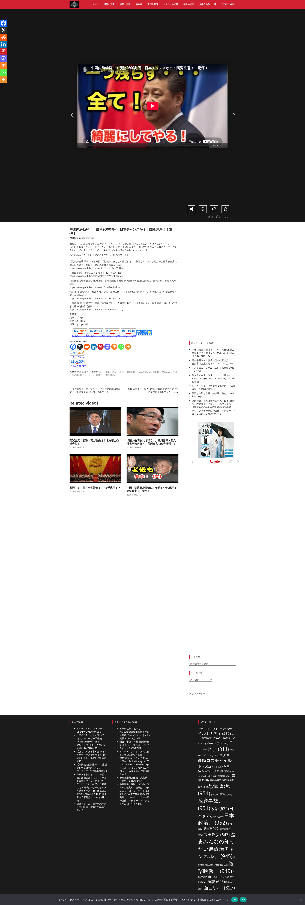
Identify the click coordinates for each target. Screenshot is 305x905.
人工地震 (221, 771)
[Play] (79, 145)
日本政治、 (155, 371)
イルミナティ (214, 733)
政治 (220, 808)
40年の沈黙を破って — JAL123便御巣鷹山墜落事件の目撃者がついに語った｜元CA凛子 (213, 353)
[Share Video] (191, 209)
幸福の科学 (218, 780)
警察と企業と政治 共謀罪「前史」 (210, 393)
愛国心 (226, 794)
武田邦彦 (217, 834)
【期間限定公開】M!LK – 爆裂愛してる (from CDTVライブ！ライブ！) (92, 768)
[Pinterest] (100, 347)
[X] (80, 347)
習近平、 (100, 374)
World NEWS (228, 4)
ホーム (95, 4)
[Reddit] (87, 347)
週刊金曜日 (152, 4)
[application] (152, 106)
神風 (223, 865)
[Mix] (114, 347)
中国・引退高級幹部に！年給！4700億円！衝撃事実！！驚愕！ (152, 489)
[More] (128, 347)
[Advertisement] (155, 36)
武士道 (211, 828)
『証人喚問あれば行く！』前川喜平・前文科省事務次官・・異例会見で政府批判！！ (151, 442)
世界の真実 (109, 4)
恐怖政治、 (132, 371)
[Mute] (221, 145)
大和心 (211, 776)
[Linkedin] (94, 347)
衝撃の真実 (125, 4)
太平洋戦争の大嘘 (207, 4)
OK (234, 899)
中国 (209, 771)
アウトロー (208, 729)
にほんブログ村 (80, 335)
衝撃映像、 (111, 374)
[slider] (147, 145)
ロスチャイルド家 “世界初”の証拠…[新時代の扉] (91, 805)
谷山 (211, 877)
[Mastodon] (107, 347)
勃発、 (115, 371)
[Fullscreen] (225, 145)
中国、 (100, 371)
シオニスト (219, 737)
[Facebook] (73, 347)
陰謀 (216, 881)
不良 (218, 766)
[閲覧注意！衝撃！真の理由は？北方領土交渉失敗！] (95, 421)
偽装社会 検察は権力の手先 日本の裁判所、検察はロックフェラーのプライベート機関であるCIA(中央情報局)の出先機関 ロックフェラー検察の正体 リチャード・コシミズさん (213, 407)
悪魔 (215, 794)
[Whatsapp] (121, 347)
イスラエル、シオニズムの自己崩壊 (210, 367)
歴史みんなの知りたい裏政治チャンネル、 (216, 845)
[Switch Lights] (203, 209)
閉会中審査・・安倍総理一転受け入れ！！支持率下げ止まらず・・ (213, 362)
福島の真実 (188, 4)
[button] (152, 106)
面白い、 (219, 887)
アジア (226, 729)
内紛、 (108, 371)
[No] (300, 899)
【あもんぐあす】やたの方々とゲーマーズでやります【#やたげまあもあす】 (91, 755)
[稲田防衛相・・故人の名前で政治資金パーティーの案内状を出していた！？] (233, 115)
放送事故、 (144, 371)
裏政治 (139, 4)
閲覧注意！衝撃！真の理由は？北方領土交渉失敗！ (94, 442)
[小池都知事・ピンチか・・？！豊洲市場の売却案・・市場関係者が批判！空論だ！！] (71, 115)
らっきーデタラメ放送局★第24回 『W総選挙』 (134, 769)
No (243, 899)
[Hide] (1, 86)
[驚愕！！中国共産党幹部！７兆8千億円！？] (95, 468)
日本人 (218, 816)
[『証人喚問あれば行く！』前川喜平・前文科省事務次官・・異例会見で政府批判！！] (152, 421)
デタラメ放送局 (170, 4)
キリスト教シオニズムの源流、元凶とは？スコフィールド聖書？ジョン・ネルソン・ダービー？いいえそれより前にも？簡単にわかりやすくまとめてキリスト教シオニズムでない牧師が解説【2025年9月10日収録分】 (91, 786)
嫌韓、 (122, 371)
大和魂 (224, 775)
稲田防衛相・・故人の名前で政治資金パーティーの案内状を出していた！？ (153, 390)
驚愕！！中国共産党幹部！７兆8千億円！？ (95, 487)
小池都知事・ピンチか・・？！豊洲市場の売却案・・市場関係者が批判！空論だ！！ (95, 390)
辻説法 (224, 877)
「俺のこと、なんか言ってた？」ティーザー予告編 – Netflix (90, 738)
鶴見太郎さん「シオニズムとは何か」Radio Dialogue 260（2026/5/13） (211, 377)
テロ (222, 743)
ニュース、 (216, 745)
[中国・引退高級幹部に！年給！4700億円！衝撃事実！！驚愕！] (152, 468)
